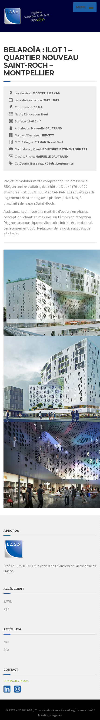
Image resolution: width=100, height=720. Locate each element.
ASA (6, 650)
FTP (6, 609)
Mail (6, 642)
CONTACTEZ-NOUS (16, 681)
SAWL (7, 601)
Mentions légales (50, 715)
